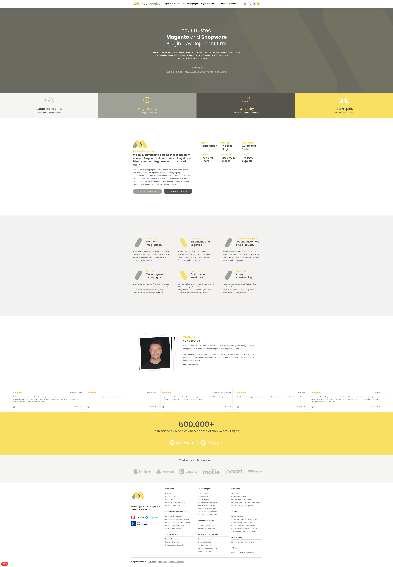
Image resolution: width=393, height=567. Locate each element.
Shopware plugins (190, 3)
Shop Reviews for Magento (207, 515)
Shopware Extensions (171, 542)
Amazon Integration (205, 545)
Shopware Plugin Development (242, 506)
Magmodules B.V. (138, 561)
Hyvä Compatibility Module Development (246, 502)
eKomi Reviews (203, 493)
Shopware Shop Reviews (173, 528)
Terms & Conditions (176, 562)
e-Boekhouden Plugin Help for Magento (245, 528)
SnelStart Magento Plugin (207, 528)
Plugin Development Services (174, 545)
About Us (234, 493)
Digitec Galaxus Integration (207, 548)
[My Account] (254, 3)
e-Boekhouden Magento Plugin (209, 525)
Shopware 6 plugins (178, 191)
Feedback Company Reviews (208, 502)
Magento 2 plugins (147, 191)
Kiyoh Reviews (203, 496)
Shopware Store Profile (172, 506)
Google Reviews (203, 499)
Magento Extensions (171, 539)
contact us (222, 55)
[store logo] (147, 3)
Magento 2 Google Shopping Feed (176, 519)
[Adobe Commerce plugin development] (137, 517)
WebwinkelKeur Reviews (206, 506)
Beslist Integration (204, 551)
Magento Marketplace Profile (174, 502)
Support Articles (237, 516)
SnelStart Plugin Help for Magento (243, 531)
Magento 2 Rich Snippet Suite (174, 516)
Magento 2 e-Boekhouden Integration (177, 522)
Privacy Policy (162, 562)
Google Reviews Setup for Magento (243, 522)
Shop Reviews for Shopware (207, 512)
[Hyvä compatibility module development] (140, 523)
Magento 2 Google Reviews (174, 525)
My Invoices (168, 499)
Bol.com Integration (205, 542)
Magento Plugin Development (242, 499)
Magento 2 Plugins (171, 3)
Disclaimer (152, 562)
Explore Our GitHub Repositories (242, 553)
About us (232, 3)
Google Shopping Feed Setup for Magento (246, 519)
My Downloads (169, 496)
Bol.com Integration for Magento (243, 525)
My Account (168, 493)
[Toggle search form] (250, 4)
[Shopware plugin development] (151, 517)
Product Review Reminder (207, 509)
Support (223, 3)
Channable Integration (206, 539)
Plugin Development (209, 3)
